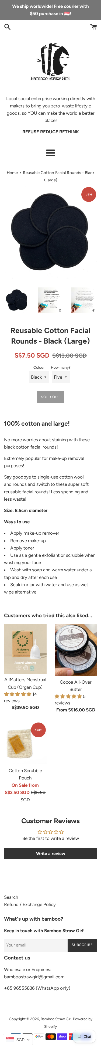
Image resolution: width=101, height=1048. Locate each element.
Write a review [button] (50, 853)
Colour (39, 367)
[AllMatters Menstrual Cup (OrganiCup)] (25, 648)
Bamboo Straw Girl (56, 1019)
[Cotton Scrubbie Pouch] (25, 743)
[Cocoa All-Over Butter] (76, 650)
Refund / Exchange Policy (30, 904)
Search (11, 897)
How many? (61, 367)
